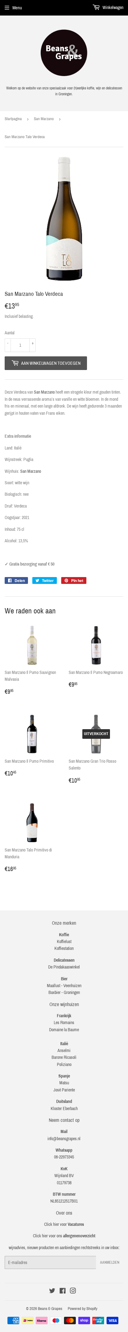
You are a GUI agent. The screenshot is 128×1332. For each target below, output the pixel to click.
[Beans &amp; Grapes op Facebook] (62, 1291)
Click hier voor (64, 1224)
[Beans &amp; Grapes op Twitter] (52, 1291)
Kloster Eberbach (64, 1108)
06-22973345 (64, 1157)
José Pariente (64, 1090)
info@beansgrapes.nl (64, 1138)
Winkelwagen (112, 7)
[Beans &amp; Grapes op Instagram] (73, 1291)
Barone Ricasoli (64, 1057)
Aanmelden (109, 1262)
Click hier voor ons (64, 1236)
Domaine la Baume (64, 1029)
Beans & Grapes (50, 1309)
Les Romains (64, 1022)
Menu (17, 7)
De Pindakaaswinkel (64, 967)
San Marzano (44, 119)
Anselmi (64, 1050)
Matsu (64, 1083)
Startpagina (13, 119)
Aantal (10, 333)
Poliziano (64, 1064)
